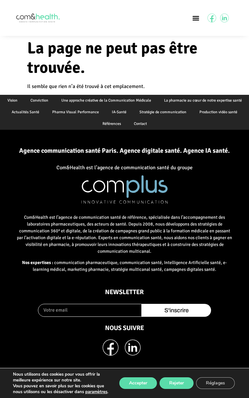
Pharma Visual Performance (75, 112)
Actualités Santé (25, 112)
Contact (140, 123)
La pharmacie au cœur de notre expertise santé (203, 100)
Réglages (215, 383)
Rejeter (176, 383)
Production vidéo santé (218, 112)
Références (111, 123)
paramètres (96, 392)
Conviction (39, 100)
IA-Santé (119, 112)
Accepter (138, 383)
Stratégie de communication (162, 112)
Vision (12, 100)
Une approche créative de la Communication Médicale (106, 100)
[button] (195, 18)
